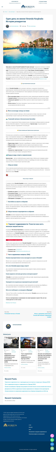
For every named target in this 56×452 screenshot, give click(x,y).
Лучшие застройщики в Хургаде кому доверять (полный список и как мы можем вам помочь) (44, 357)
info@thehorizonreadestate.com (23, 251)
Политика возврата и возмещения (37, 434)
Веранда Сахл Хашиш (11, 302)
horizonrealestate (15, 26)
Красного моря (43, 78)
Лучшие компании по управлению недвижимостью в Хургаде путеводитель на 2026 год (26, 391)
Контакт (31, 427)
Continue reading (7, 367)
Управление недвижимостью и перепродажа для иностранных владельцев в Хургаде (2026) (27, 382)
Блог (30, 429)
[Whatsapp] (52, 440)
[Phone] (52, 436)
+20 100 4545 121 (14, 1)
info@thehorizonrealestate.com (15, 3)
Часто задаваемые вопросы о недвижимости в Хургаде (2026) (20, 384)
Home (6, 11)
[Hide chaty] (52, 448)
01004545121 (19, 249)
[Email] (52, 444)
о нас (30, 425)
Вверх (49, 107)
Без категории (12, 11)
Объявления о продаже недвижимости (38, 431)
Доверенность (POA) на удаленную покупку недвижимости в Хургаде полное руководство (27, 388)
